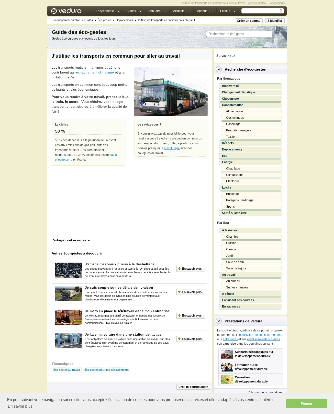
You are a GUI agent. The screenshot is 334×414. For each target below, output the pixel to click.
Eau (224, 156)
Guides (88, 20)
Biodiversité (230, 86)
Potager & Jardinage (240, 200)
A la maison (230, 230)
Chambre (232, 236)
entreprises (230, 339)
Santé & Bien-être (234, 213)
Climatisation (235, 175)
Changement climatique (238, 92)
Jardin (230, 255)
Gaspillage (233, 124)
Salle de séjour (236, 268)
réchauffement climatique (94, 72)
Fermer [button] (306, 403)
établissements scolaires (263, 339)
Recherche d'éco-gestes (245, 69)
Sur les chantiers (237, 287)
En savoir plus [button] (20, 406)
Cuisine (231, 243)
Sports (230, 206)
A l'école (228, 294)
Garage (231, 249)
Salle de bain (235, 262)
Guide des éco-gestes (79, 32)
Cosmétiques (235, 117)
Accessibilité (277, 2)
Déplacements (124, 20)
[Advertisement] (88, 203)
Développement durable (66, 20)
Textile (230, 136)
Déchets (228, 143)
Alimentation (234, 111)
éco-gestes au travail (66, 370)
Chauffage (233, 168)
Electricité (232, 181)
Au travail (228, 274)
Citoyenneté (230, 98)
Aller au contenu (257, 2)
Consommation (232, 105)
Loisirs (227, 187)
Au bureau (233, 281)
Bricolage (232, 194)
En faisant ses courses (238, 300)
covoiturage (172, 148)
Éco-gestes (104, 20)
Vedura (72, 12)
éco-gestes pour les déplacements (106, 370)
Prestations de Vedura (243, 321)
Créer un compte (248, 20)
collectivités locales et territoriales (260, 335)
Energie (227, 162)
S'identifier (274, 20)
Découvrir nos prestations (265, 392)
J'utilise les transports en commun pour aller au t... (167, 20)
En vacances (231, 306)
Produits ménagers (238, 130)
